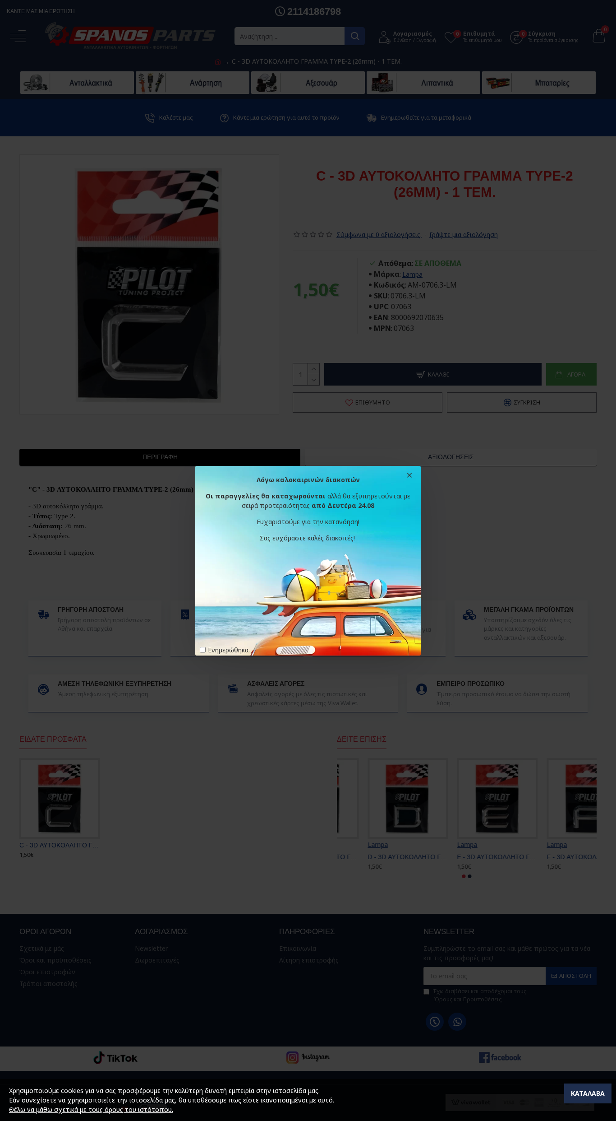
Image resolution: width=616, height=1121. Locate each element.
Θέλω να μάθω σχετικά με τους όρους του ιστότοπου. (91, 1109)
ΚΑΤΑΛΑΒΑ (588, 1093)
